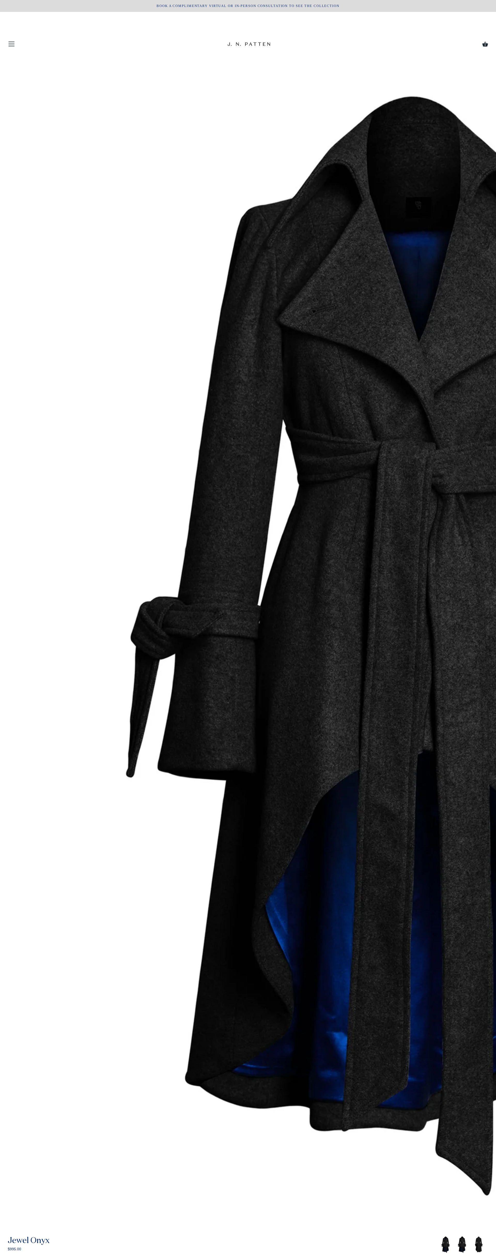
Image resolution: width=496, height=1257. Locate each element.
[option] (446, 1245)
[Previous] (438, 1245)
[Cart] (485, 44)
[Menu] (12, 45)
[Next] (488, 1245)
